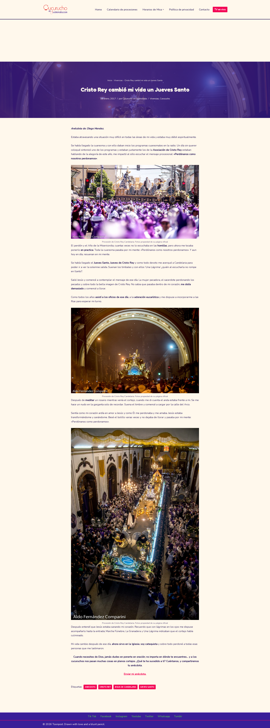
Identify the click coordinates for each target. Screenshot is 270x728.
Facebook (105, 716)
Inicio (110, 80)
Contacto (204, 9)
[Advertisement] (135, 40)
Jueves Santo (147, 687)
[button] (163, 9)
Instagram (121, 716)
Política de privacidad (181, 9)
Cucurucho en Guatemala (135, 98)
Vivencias (118, 80)
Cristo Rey (105, 687)
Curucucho (165, 98)
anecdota (90, 687)
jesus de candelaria (125, 687)
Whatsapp (164, 716)
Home (98, 9)
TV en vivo (220, 9)
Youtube (136, 716)
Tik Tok (92, 716)
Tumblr (178, 716)
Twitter (149, 716)
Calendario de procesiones (122, 9)
